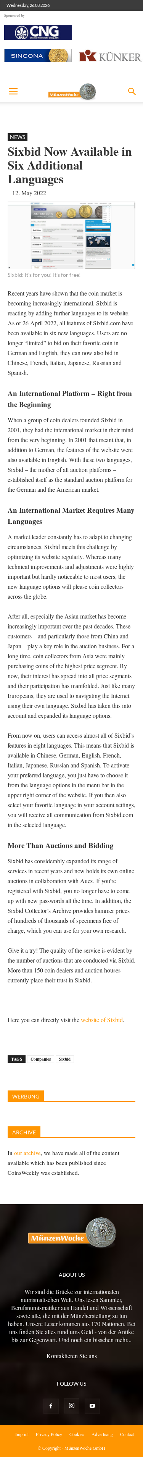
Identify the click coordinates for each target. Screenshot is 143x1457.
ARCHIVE (24, 1132)
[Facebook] (51, 1406)
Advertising (102, 1434)
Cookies (76, 1434)
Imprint (22, 1434)
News (17, 137)
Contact (127, 1434)
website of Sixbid (102, 1020)
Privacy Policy (49, 1434)
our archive (27, 1153)
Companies (41, 1059)
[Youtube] (92, 1406)
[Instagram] (71, 1405)
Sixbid (65, 1059)
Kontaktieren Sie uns (72, 1356)
